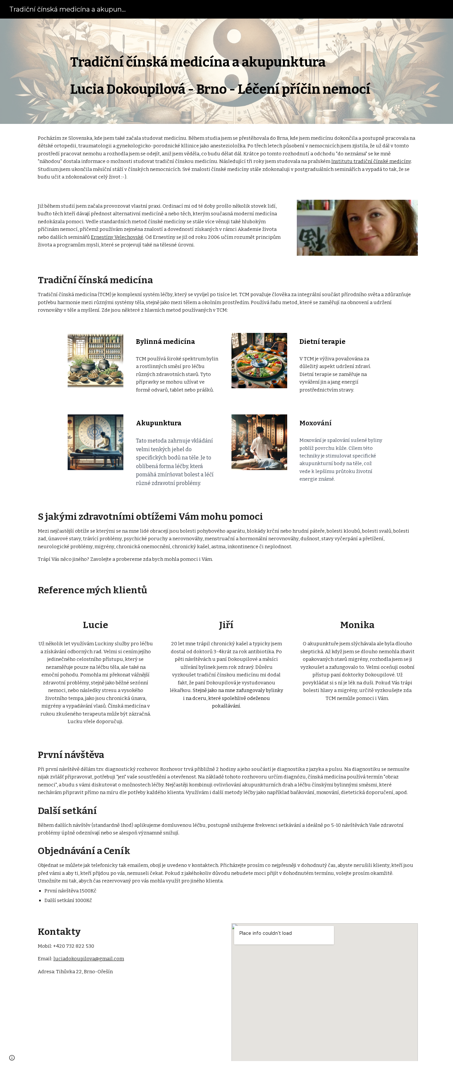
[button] (12, 1057)
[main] (243, 71)
